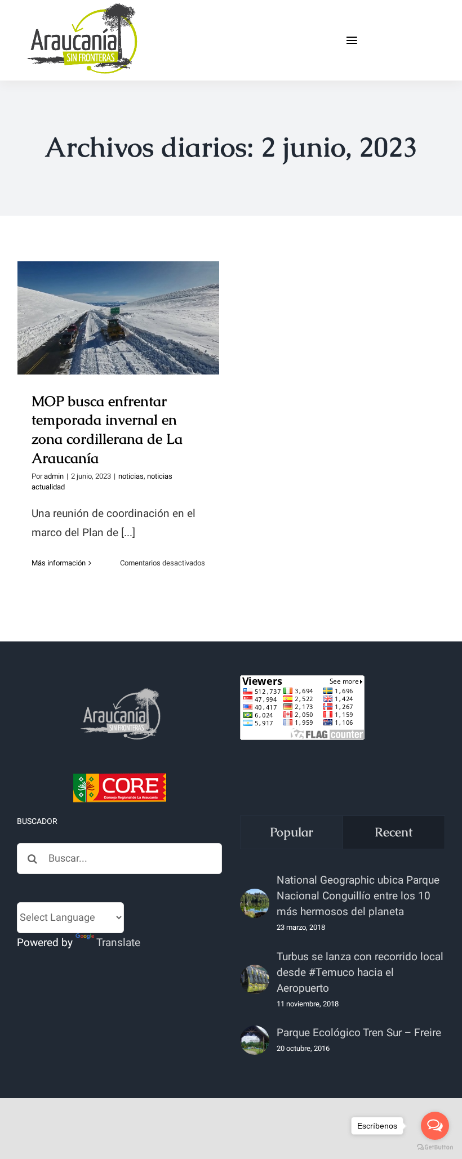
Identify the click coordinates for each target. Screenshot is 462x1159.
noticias (131, 476)
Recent (393, 832)
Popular (291, 832)
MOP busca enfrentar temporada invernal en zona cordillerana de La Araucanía (118, 289)
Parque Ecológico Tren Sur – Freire (359, 1033)
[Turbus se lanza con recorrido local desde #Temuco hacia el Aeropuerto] (254, 979)
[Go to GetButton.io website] (435, 1147)
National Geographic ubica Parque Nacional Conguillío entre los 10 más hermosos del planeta (358, 896)
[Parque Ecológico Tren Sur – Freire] (254, 1040)
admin (54, 476)
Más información (59, 563)
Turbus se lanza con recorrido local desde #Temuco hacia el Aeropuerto (360, 972)
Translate (118, 943)
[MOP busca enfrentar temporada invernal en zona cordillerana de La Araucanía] (118, 318)
